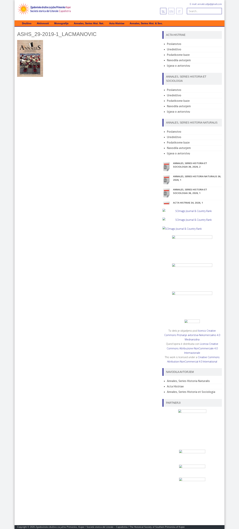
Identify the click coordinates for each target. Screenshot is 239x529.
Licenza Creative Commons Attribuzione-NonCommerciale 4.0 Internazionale (192, 348)
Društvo (26, 23)
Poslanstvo (174, 44)
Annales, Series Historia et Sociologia (191, 392)
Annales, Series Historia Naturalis (188, 381)
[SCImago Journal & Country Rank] (192, 211)
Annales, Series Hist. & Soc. (146, 23)
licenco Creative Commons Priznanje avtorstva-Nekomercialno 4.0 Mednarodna (192, 335)
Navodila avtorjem (179, 60)
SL (163, 11)
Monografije (61, 23)
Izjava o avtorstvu (178, 66)
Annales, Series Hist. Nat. (89, 23)
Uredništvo (174, 49)
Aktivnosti (43, 23)
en (171, 11)
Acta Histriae (116, 23)
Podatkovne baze (178, 55)
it (179, 11)
